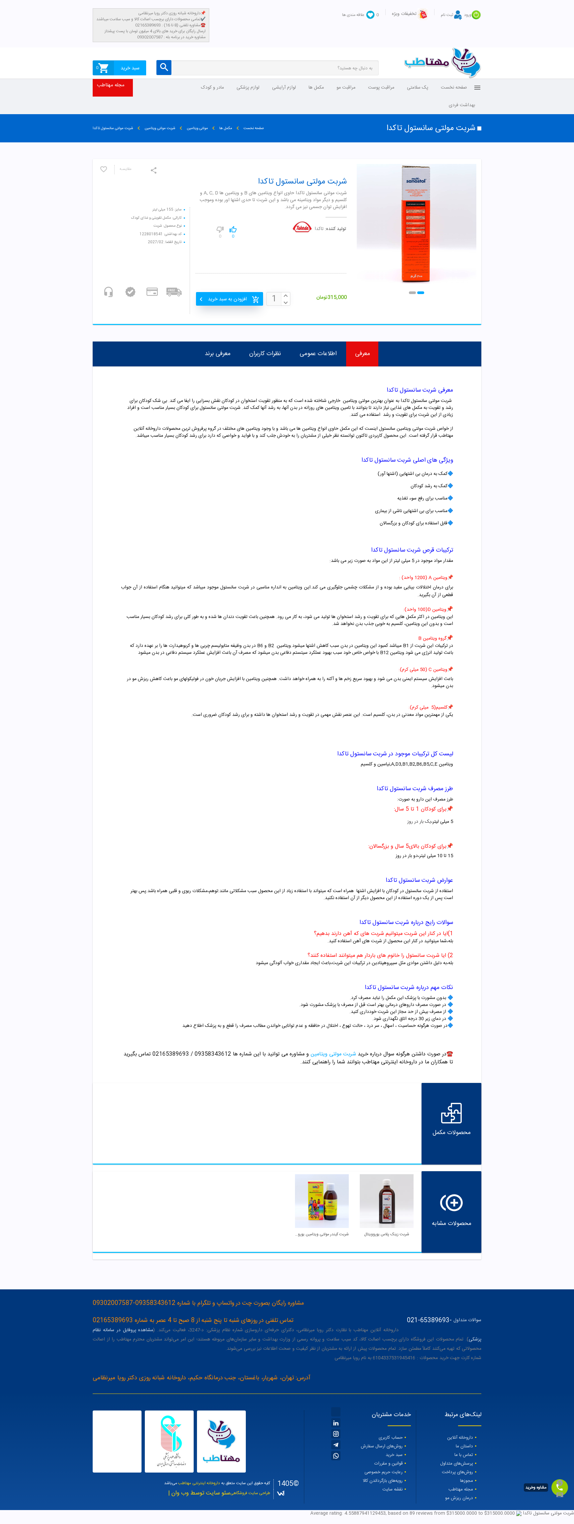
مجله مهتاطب (111, 85)
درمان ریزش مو (459, 1498)
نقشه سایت (392, 1489)
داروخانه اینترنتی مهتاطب (199, 1483)
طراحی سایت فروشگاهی (250, 1493)
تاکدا (319, 229)
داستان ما (464, 1446)
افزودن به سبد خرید (227, 299)
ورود (467, 15)
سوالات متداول (467, 1320)
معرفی (362, 354)
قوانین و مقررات (388, 1463)
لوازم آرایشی (284, 88)
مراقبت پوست (381, 88)
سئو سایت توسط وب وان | (199, 1493)
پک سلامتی (417, 88)
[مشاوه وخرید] (559, 1487)
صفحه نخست (454, 88)
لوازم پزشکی (248, 88)
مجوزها (466, 1481)
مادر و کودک (212, 88)
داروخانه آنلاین (460, 1437)
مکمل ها (316, 88)
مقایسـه (126, 169)
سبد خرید (394, 1455)
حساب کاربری (391, 1437)
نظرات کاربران (265, 354)
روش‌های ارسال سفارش (382, 1446)
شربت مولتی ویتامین (333, 1054)
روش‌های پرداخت (457, 1472)
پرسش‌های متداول (456, 1463)
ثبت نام (447, 15)
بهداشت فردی (462, 105)
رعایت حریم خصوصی (383, 1472)
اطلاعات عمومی (318, 354)
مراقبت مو (345, 88)
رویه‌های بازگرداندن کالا (383, 1481)
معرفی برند (218, 354)
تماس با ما (463, 1455)
